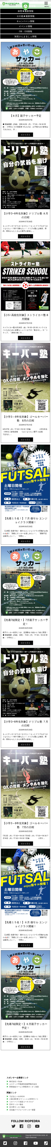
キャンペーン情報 (25, 21)
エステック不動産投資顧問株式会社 (23, 1084)
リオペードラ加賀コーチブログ (21, 1102)
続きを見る (25, 134)
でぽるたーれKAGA (17, 1096)
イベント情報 (25, 26)
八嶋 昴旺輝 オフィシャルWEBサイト (24, 1099)
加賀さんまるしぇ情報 (25, 36)
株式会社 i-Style (15, 1081)
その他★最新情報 (26, 16)
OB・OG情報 (25, 31)
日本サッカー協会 (16, 1104)
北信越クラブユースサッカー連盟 (22, 1110)
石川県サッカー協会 (17, 1107)
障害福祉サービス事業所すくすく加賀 (24, 1087)
